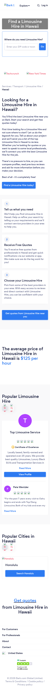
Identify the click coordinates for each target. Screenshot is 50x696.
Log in (44, 5)
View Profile (25, 474)
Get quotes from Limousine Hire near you (25, 315)
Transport (18, 86)
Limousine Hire (33, 86)
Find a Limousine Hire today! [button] (19, 185)
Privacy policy (25, 684)
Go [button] (42, 46)
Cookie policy (35, 681)
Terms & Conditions (15, 681)
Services (6, 86)
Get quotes (25, 600)
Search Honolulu (25, 573)
